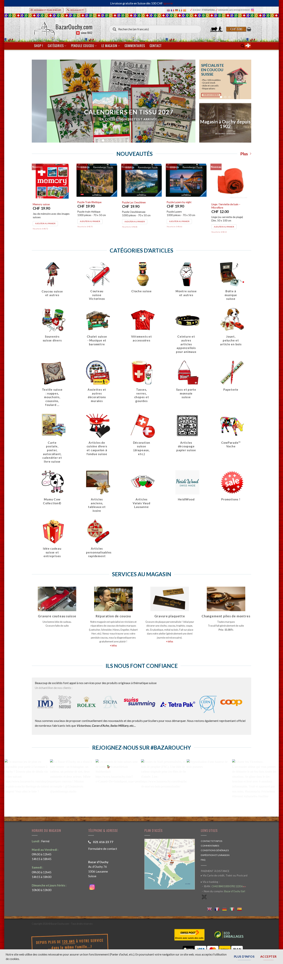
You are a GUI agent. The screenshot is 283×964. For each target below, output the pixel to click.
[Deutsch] (177, 10)
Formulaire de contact (102, 848)
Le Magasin (109, 45)
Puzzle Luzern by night (179, 202)
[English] (169, 10)
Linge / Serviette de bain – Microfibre (225, 206)
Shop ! (38, 45)
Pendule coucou (82, 45)
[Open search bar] (242, 45)
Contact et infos (211, 841)
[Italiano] (181, 10)
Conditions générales (215, 850)
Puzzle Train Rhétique (89, 202)
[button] (238, 29)
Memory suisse (41, 204)
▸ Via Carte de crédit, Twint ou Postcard (224, 875)
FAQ (203, 859)
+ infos (113, 645)
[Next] (245, 79)
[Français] (173, 10)
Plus (244, 153)
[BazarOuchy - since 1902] (63, 27)
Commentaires (135, 45)
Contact (156, 45)
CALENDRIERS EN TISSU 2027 (113, 112)
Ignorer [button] (168, 3)
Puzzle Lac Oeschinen (134, 202)
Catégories (56, 45)
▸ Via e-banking (210, 881)
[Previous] (205, 79)
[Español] (185, 10)
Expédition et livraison (215, 855)
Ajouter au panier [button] (45, 223)
